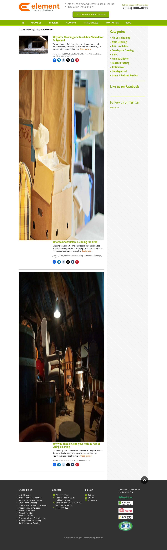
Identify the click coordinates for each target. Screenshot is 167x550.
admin (69, 56)
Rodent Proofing (120, 63)
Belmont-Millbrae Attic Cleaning (32, 518)
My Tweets (114, 107)
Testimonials (90, 22)
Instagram (92, 500)
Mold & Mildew (58, 56)
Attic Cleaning (82, 54)
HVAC (115, 54)
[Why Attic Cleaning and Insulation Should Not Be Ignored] (33, 44)
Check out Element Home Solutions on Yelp (129, 490)
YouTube (92, 498)
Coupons (71, 22)
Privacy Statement (96, 538)
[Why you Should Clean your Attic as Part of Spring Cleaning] (61, 357)
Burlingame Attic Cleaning (30, 520)
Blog (128, 22)
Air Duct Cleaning (121, 38)
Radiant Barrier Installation (30, 500)
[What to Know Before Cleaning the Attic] (61, 155)
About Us (36, 22)
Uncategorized (119, 71)
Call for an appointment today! (135, 5)
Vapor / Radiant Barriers (125, 75)
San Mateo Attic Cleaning (29, 523)
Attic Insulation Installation (30, 498)
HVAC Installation (26, 515)
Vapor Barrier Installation (29, 508)
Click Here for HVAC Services (91, 14)
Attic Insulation (95, 54)
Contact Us (112, 22)
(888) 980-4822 (62, 508)
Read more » (85, 49)
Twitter (91, 495)
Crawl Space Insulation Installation (33, 505)
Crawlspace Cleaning (92, 256)
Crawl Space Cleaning (28, 503)
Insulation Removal (27, 510)
